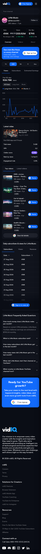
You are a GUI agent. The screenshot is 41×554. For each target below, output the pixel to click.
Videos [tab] (20, 42)
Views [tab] (6, 71)
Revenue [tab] (33, 249)
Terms (4, 473)
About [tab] (33, 42)
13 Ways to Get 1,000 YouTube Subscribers (18, 529)
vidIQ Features (7, 486)
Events (4, 521)
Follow (33, 20)
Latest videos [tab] (22, 168)
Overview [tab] (8, 42)
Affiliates (5, 532)
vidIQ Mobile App (8, 493)
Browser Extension (9, 490)
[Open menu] (36, 4)
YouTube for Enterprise (10, 501)
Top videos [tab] (9, 168)
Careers (5, 469)
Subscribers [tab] (16, 71)
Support (5, 514)
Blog (4, 518)
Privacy (5, 476)
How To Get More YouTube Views (14, 525)
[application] (20, 106)
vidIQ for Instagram (9, 504)
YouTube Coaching (9, 497)
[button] (5, 64)
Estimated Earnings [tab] (31, 71)
